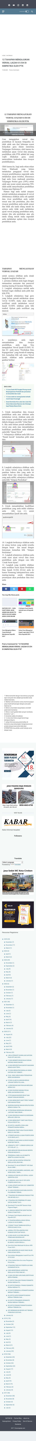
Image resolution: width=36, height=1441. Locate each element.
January (9, 981)
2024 (6, 951)
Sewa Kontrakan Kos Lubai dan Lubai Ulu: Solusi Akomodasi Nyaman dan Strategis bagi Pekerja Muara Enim (18, 404)
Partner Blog (18, 1418)
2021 (7, 1001)
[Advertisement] (18, 35)
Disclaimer (18, 1424)
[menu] (3, 11)
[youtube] (13, 5)
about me (26, 1418)
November (10, 945)
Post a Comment (14, 70)
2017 (7, 1393)
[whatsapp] (30, 589)
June (8, 1013)
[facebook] (9, 5)
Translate (17, 864)
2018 (7, 1354)
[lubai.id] (27, 5)
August (9, 1034)
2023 (7, 960)
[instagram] (18, 5)
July (8, 969)
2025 (7, 939)
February (9, 995)
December (10, 942)
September (10, 966)
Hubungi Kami (6, 1421)
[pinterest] (22, 589)
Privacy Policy (17, 1421)
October (9, 992)
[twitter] (14, 589)
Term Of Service (27, 1421)
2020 (7, 1031)
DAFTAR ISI (8, 1418)
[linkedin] (22, 5)
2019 (7, 1318)
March (9, 948)
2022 (6, 984)
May (8, 972)
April (8, 954)
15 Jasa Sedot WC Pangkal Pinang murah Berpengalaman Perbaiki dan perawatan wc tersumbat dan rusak (18, 392)
